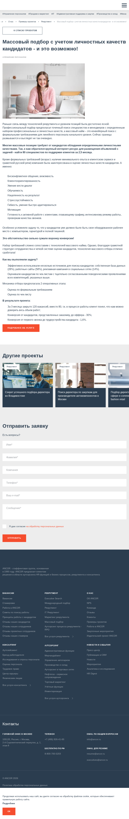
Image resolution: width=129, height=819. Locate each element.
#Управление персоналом (14, 14)
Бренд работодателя (13, 655)
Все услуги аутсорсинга (57, 698)
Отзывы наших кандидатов (16, 622)
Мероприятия (94, 664)
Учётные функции (54, 686)
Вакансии (7, 598)
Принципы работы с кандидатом (19, 617)
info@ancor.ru (94, 739)
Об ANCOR (92, 598)
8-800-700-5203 (53, 753)
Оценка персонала (12, 664)
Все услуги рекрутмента (57, 636)
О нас (10, 22)
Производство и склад (56, 665)
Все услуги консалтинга (15, 685)
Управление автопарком (57, 660)
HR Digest (92, 673)
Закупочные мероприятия (100, 631)
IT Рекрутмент (52, 612)
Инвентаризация (53, 691)
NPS (89, 603)
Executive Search (53, 598)
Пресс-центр (93, 650)
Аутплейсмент (10, 650)
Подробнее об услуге (21, 328)
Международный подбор (57, 603)
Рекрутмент (46, 22)
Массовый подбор (54, 622)
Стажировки (9, 603)
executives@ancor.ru (97, 760)
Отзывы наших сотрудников (17, 626)
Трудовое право (11, 669)
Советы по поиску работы (16, 612)
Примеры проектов (27, 22)
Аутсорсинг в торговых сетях (59, 669)
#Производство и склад (107, 14)
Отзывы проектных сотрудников (19, 631)
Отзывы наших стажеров (15, 635)
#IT (52, 14)
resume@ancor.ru (96, 753)
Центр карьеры (10, 673)
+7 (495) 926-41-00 (54, 739)
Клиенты (91, 617)
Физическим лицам (12, 678)
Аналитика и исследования (101, 669)
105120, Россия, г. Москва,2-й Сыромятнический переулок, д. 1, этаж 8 (22, 742)
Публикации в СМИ (97, 655)
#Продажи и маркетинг (38, 14)
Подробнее (9, 803)
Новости (91, 659)
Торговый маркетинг (55, 682)
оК (9, 811)
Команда (91, 608)
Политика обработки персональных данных (25, 785)
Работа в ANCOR (11, 608)
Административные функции (59, 651)
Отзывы (91, 612)
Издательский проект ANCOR (102, 635)
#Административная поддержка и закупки (75, 14)
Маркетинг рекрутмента (57, 617)
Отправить (14, 538)
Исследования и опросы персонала (21, 659)
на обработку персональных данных (45, 526)
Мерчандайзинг (53, 655)
